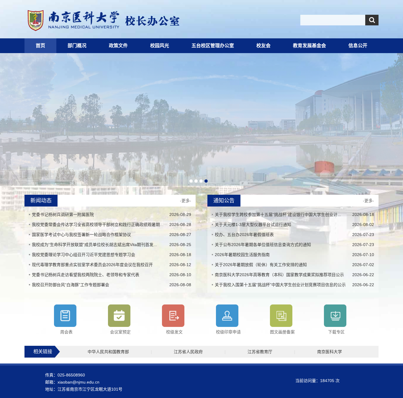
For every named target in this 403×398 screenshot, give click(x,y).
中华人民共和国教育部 (108, 351)
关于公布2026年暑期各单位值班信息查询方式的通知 (263, 244)
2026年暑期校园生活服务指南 (242, 254)
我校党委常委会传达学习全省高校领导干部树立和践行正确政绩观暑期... (97, 224)
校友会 (263, 45)
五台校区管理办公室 (212, 45)
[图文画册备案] (281, 315)
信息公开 (357, 45)
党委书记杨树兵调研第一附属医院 (63, 214)
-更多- (185, 200)
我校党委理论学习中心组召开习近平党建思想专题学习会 (83, 254)
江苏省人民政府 (188, 351)
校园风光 (159, 45)
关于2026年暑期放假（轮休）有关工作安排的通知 (261, 264)
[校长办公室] (133, 20)
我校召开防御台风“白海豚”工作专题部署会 (70, 284)
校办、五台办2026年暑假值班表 (244, 234)
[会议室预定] (119, 315)
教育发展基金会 (309, 45)
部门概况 (77, 45)
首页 (40, 45)
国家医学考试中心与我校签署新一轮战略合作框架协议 (81, 234)
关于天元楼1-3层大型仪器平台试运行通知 (253, 224)
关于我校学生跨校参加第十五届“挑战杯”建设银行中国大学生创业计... (278, 214)
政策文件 (118, 45)
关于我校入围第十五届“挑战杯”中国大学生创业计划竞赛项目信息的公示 (280, 284)
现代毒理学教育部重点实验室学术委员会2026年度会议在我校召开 (92, 264)
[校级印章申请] (227, 315)
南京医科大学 (329, 351)
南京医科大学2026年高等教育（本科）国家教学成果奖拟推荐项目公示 (279, 274)
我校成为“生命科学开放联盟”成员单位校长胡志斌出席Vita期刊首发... (94, 244)
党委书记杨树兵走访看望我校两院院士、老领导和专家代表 (85, 274)
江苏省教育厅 (260, 351)
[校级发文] (173, 315)
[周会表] (65, 315)
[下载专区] (335, 315)
